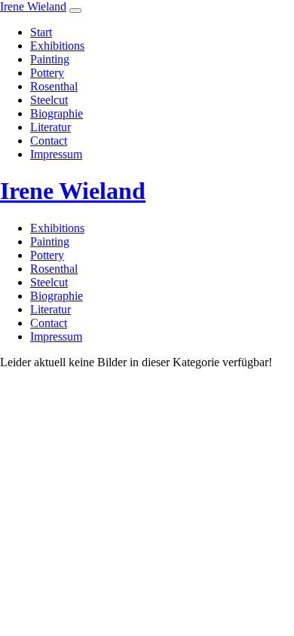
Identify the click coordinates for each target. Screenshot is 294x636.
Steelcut (49, 99)
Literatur (50, 127)
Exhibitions (57, 45)
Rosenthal (54, 86)
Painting (49, 59)
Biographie (56, 113)
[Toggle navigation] (75, 10)
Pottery (47, 72)
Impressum (56, 154)
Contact (48, 140)
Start (41, 32)
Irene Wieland (33, 6)
